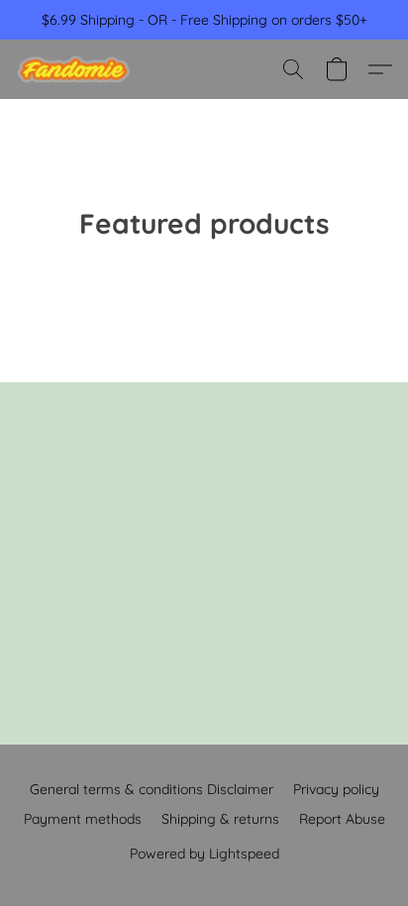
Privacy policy (336, 789)
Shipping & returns (220, 819)
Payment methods (83, 819)
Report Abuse (342, 819)
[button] (77, 69)
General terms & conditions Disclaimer (151, 789)
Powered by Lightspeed (204, 853)
